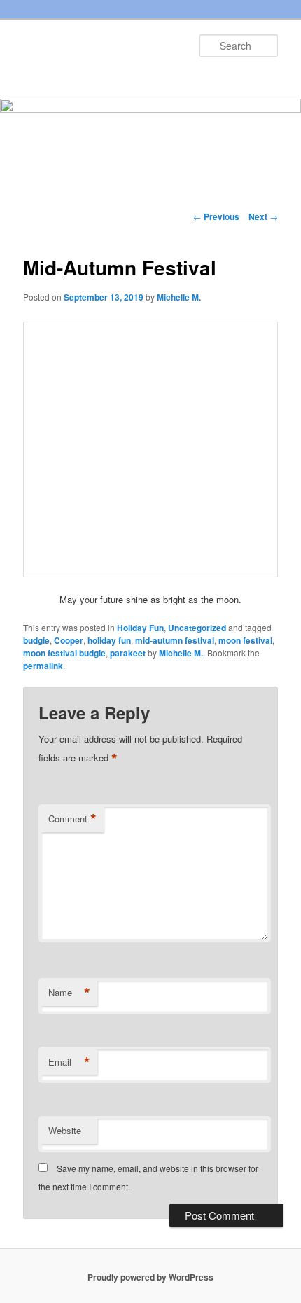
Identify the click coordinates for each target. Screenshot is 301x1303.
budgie (36, 640)
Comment (72, 819)
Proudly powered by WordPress (151, 1277)
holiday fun (109, 640)
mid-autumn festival (174, 640)
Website (64, 1130)
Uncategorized (197, 627)
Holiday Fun (140, 627)
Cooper (68, 640)
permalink (43, 665)
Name (69, 992)
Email (69, 1062)
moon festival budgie (64, 653)
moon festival (245, 640)
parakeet (128, 653)
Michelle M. (179, 297)
